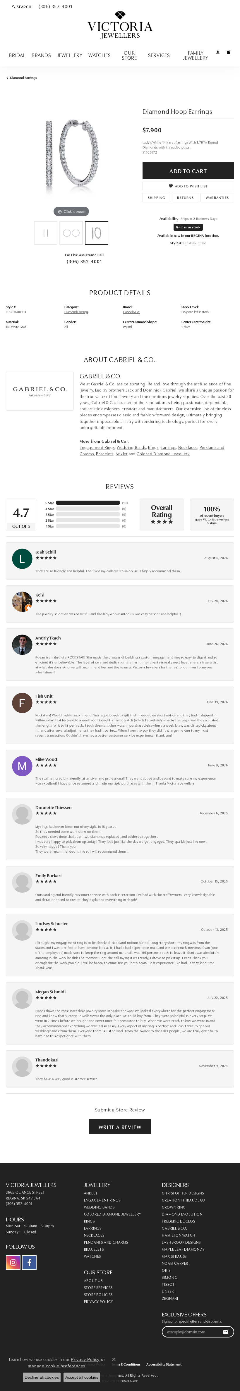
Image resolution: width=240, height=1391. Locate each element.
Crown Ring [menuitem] (174, 1206)
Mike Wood (46, 759)
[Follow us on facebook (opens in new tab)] (29, 1262)
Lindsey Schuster (51, 923)
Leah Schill (45, 552)
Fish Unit (43, 696)
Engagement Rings (97, 447)
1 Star (50, 525)
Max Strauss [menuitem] (174, 1256)
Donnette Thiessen (53, 807)
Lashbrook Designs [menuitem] (181, 1242)
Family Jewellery (195, 55)
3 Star (50, 514)
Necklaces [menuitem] (94, 1234)
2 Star (49, 520)
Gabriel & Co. (131, 311)
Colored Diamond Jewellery (163, 453)
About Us (93, 1280)
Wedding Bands (131, 447)
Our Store (129, 55)
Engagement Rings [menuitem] (102, 1199)
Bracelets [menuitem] (94, 1249)
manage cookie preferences (56, 1366)
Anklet (122, 453)
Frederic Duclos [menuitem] (178, 1220)
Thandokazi (47, 1059)
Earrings (168, 447)
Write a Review (120, 1126)
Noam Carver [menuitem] (175, 1263)
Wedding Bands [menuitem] (99, 1206)
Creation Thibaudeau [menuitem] (183, 1199)
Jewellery (70, 54)
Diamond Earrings (23, 77)
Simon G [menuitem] (170, 1277)
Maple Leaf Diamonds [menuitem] (183, 1249)
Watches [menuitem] (92, 1256)
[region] (71, 153)
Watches (99, 54)
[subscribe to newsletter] (226, 1332)
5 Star (49, 502)
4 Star (49, 508)
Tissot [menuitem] (168, 1284)
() (125, 502)
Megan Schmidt (50, 991)
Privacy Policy (98, 1301)
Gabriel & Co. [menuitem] (174, 1227)
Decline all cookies (42, 1377)
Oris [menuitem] (166, 1270)
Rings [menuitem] (89, 1220)
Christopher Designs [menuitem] (183, 1192)
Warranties (217, 197)
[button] (22, 6)
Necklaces (187, 447)
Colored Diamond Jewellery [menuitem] (112, 1213)
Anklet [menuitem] (91, 1192)
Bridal (17, 54)
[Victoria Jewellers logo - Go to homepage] (120, 25)
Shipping (156, 197)
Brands (41, 54)
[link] (54, 6)
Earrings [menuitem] (93, 1227)
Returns (185, 197)
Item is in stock (188, 227)
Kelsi (39, 595)
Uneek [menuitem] (168, 1291)
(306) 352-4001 (84, 261)
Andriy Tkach (48, 638)
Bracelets (104, 453)
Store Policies (98, 1294)
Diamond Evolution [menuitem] (182, 1213)
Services (159, 54)
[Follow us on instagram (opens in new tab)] (13, 1262)
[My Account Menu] (217, 51)
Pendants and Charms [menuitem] (106, 1242)
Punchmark (129, 1381)
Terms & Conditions (126, 1363)
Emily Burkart (48, 875)
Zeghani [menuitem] (170, 1298)
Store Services (98, 1287)
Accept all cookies (81, 1377)
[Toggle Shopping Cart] (228, 51)
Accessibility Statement (163, 1363)
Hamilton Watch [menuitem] (178, 1234)
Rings (153, 447)
